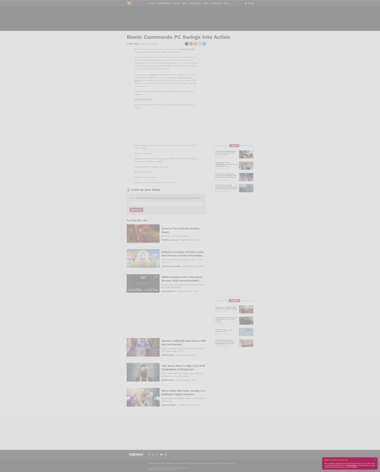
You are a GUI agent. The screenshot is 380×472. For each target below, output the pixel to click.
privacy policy (351, 465)
